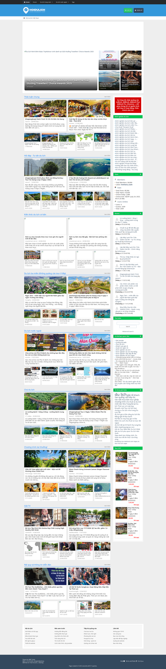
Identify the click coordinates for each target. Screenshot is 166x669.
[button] (46, 2)
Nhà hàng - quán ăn (90, 641)
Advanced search (128, 331)
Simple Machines (39, 661)
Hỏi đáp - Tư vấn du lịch (34, 155)
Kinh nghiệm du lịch (123, 350)
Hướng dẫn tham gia (61, 634)
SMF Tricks (32, 659)
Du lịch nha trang (129, 410)
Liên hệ (27, 634)
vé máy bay (129, 406)
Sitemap (41, 662)
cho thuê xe (130, 421)
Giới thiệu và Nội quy (31, 631)
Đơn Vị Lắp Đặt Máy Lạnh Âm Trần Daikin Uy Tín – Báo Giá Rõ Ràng (128, 266)
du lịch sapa (122, 443)
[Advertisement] (83, 35)
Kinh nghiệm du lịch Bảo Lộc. (126, 155)
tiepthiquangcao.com (126, 427)
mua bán (126, 399)
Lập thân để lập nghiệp (120, 638)
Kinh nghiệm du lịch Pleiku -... (126, 129)
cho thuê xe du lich (133, 402)
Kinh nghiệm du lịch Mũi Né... (126, 153)
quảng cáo (123, 397)
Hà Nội (117, 418)
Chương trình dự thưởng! (35, 447)
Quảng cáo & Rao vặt (90, 643)
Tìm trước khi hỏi (60, 641)
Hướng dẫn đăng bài (61, 631)
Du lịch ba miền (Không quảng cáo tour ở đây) (45, 273)
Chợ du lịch (29, 389)
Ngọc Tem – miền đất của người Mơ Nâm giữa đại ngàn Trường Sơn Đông (126, 297)
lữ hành (128, 425)
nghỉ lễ (121, 416)
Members (121, 180)
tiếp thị (132, 397)
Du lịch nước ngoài (32, 331)
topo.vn (136, 441)
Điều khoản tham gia (31, 636)
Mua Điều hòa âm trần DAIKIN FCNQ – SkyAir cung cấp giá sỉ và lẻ (127, 309)
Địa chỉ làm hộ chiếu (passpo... (126, 167)
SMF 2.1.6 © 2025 (27, 661)
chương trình (120, 401)
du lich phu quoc (124, 431)
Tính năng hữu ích (60, 638)
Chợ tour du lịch (88, 631)
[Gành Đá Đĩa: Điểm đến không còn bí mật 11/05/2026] (109, 80)
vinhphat (131, 311)
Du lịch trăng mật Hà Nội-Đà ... (126, 161)
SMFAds (24, 662)
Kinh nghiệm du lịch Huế (124, 141)
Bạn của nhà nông (118, 636)
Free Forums (33, 662)
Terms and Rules (131, 661)
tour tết (121, 437)
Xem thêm (107, 97)
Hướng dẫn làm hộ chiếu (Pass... (127, 165)
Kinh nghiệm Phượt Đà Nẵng (125, 163)
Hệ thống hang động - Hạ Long (126, 170)
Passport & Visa (88, 638)
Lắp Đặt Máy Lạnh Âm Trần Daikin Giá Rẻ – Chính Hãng (130, 248)
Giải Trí (27, 506)
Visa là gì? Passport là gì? (124, 127)
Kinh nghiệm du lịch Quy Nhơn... (127, 149)
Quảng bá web (121, 342)
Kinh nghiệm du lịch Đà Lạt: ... (126, 121)
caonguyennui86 (131, 232)
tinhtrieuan (128, 242)
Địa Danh (128, 416)
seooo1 (118, 278)
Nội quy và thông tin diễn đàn (37, 565)
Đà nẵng (128, 414)
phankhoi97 (126, 259)
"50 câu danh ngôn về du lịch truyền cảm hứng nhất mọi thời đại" (128, 383)
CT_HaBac (123, 222)
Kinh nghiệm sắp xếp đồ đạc (126, 353)
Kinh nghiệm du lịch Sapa (125, 355)
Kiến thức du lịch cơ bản (35, 214)
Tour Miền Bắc (125, 429)
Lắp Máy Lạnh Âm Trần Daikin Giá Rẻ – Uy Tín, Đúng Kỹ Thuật (127, 239)
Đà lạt (133, 404)
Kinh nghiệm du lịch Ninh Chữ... (127, 137)
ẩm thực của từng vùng (126, 438)
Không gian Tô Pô (118, 631)
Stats (116, 174)
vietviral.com (128, 441)
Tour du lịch (120, 344)
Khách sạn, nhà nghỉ (90, 634)
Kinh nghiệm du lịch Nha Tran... (126, 147)
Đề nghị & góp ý (30, 641)
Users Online (122, 202)
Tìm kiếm (118, 318)
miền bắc (118, 404)
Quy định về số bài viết (61, 636)
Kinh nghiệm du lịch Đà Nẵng (126, 352)
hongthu (118, 302)
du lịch (121, 394)
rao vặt (118, 399)
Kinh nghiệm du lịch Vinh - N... (126, 159)
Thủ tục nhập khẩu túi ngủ (129, 257)
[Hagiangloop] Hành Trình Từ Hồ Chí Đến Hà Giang (129, 275)
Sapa (116, 435)
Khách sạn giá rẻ (122, 346)
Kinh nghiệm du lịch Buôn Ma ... (127, 133)
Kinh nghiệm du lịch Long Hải (126, 145)
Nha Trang (127, 404)
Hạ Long (135, 425)
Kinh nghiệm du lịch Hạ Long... (126, 157)
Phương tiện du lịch (90, 636)
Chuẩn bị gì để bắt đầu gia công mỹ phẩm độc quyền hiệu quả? (127, 230)
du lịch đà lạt (120, 425)
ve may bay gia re (127, 418)
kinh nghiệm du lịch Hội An (125, 135)
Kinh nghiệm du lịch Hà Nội (125, 131)
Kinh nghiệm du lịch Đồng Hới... (127, 143)
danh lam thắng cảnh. (127, 435)
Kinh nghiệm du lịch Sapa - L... (126, 139)
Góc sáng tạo (117, 634)
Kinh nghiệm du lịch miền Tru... (126, 125)
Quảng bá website (118, 641)
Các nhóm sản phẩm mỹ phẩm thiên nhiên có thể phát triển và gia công (126, 286)
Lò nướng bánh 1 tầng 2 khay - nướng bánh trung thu (126, 220)
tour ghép (134, 399)
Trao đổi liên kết (30, 638)
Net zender (120, 340)
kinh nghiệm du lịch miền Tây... (126, 123)
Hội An (117, 429)
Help (121, 661)
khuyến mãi (119, 408)
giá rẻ (130, 395)
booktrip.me (119, 441)
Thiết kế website (30, 643)
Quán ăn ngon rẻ (122, 348)
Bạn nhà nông (117, 643)
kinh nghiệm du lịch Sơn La (125, 151)
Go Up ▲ (141, 661)
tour (116, 443)
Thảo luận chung (31, 97)
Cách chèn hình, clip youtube (63, 643)
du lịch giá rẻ (120, 414)
